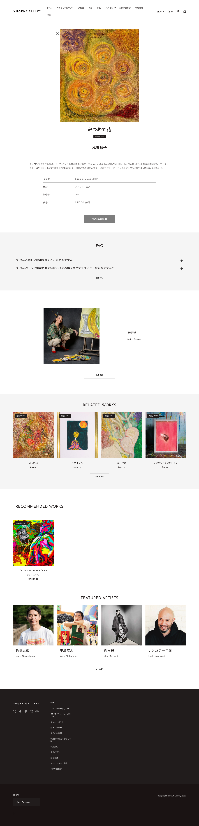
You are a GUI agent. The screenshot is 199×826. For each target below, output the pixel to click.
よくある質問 (56, 733)
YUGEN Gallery (174, 796)
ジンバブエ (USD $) (23, 802)
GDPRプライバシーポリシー (61, 715)
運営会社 (54, 757)
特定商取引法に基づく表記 (61, 740)
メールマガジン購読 (59, 763)
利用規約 (54, 746)
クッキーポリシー (58, 722)
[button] (170, 11)
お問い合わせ (56, 769)
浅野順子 (99, 147)
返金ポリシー (56, 752)
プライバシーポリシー (60, 708)
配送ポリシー (56, 727)
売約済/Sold (99, 219)
